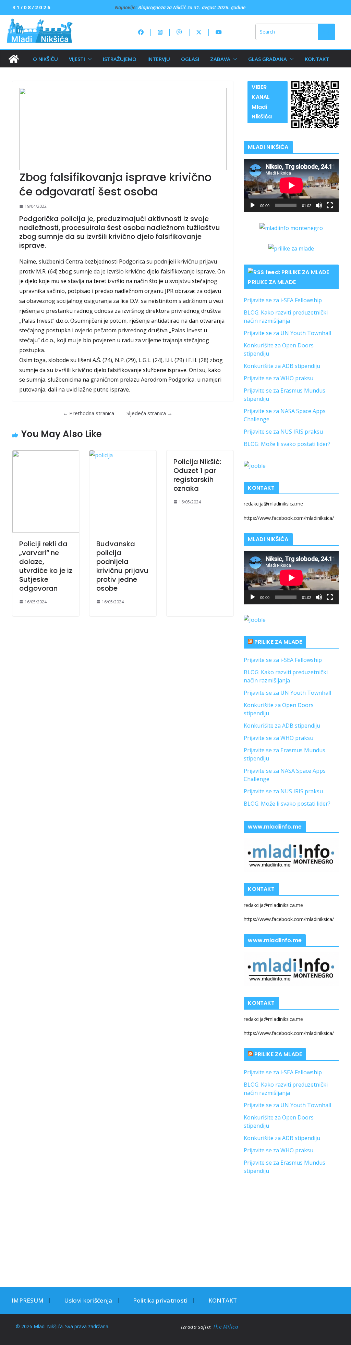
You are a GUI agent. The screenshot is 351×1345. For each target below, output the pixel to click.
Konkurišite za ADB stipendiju (282, 366)
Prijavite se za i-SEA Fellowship (283, 300)
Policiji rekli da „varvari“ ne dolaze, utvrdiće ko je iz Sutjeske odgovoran (45, 566)
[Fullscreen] (329, 205)
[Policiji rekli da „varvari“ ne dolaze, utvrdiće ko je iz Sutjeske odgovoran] (45, 491)
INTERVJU (158, 58)
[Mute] (318, 205)
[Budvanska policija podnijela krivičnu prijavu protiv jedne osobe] (122, 491)
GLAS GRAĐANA (267, 58)
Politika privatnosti (160, 1300)
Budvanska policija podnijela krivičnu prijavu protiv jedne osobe (122, 566)
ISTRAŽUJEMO (119, 58)
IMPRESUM (28, 1300)
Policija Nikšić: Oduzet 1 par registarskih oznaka (197, 475)
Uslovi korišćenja (88, 1300)
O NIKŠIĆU (45, 58)
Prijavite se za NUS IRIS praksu (283, 431)
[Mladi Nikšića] (13, 58)
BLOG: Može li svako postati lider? (287, 444)
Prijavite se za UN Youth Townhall (287, 333)
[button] (88, 59)
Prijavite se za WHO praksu (278, 378)
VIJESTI (77, 58)
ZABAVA (220, 58)
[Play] (252, 205)
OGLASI (190, 58)
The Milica (226, 1326)
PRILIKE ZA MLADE (272, 282)
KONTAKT (317, 58)
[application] (291, 185)
